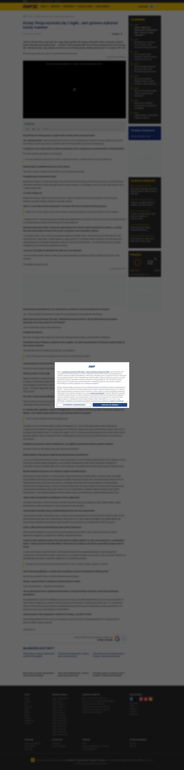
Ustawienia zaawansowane (74, 405)
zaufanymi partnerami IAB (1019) (73, 372)
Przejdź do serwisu (110, 405)
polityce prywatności (97, 393)
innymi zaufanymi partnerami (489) (97, 372)
